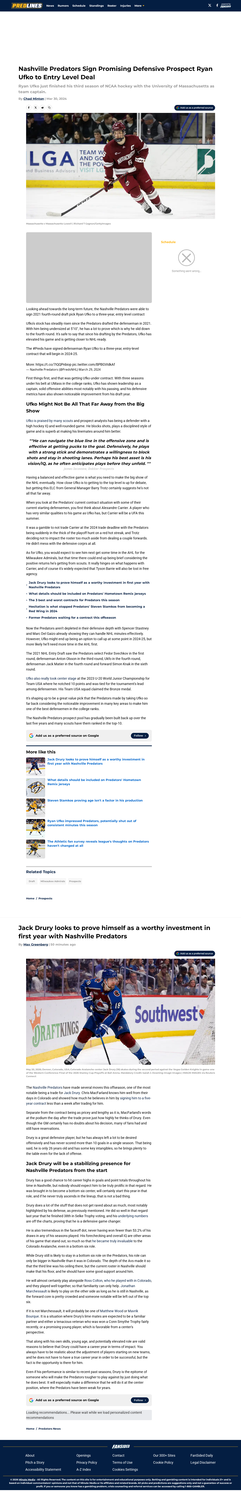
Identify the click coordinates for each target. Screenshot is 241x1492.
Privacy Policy (86, 1462)
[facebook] (217, 5)
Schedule (79, 5)
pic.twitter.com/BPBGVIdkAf (93, 364)
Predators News (49, 1428)
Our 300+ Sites (164, 1455)
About (29, 1455)
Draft (32, 881)
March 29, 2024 (90, 369)
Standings (96, 5)
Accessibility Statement (43, 1469)
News (50, 5)
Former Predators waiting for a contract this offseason (72, 617)
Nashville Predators (47, 1087)
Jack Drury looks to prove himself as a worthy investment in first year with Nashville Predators (89, 585)
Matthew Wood (111, 1311)
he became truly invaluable (112, 1241)
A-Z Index (83, 1469)
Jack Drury (72, 1093)
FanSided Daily (202, 1455)
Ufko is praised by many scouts (50, 421)
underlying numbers (133, 1216)
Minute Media (27, 1479)
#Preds (38, 348)
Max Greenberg (35, 944)
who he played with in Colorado (127, 1281)
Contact (118, 1455)
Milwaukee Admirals (53, 881)
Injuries (125, 5)
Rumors (63, 5)
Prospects (75, 881)
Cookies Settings (125, 1469)
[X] (209, 5)
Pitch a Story (34, 1462)
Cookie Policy (163, 1462)
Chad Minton (33, 99)
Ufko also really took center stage (51, 678)
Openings (83, 1455)
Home (30, 898)
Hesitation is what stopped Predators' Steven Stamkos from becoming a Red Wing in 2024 (87, 609)
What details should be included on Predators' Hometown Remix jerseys (87, 593)
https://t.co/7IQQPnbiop (53, 364)
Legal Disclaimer (203, 1462)
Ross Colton (93, 1281)
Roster (111, 5)
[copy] (49, 107)
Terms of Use (122, 1462)
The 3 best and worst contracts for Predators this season (74, 600)
